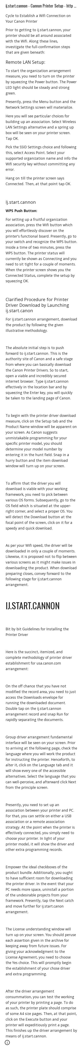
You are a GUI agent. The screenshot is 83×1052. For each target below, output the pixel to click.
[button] (7, 1044)
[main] (41, 526)
